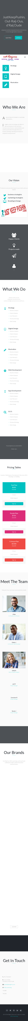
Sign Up (14, 503)
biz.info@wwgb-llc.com (9, 984)
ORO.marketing (8, 987)
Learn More (8, 37)
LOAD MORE (14, 926)
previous (18, 37)
